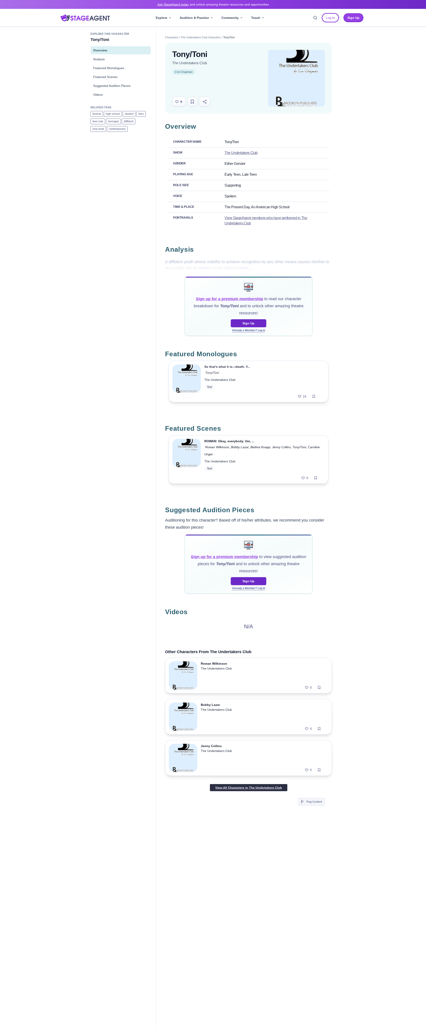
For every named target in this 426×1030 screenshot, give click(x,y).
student (129, 113)
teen (141, 113)
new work (98, 128)
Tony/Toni (212, 372)
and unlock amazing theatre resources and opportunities (213, 4)
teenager (113, 121)
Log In (330, 17)
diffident (128, 121)
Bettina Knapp (260, 447)
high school (113, 113)
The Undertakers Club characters (201, 37)
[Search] (315, 17)
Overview (100, 50)
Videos (98, 94)
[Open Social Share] (204, 102)
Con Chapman (184, 72)
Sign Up (248, 323)
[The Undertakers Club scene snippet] (186, 459)
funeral (97, 113)
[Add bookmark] (314, 396)
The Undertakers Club (189, 63)
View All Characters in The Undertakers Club (248, 787)
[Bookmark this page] (192, 102)
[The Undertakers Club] (296, 78)
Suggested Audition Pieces (111, 86)
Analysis (99, 59)
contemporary (117, 128)
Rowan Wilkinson (217, 447)
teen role (98, 121)
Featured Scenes (105, 77)
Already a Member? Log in (248, 330)
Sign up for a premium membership (229, 299)
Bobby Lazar (240, 447)
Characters (171, 37)
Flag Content (314, 801)
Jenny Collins (281, 447)
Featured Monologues (108, 68)
